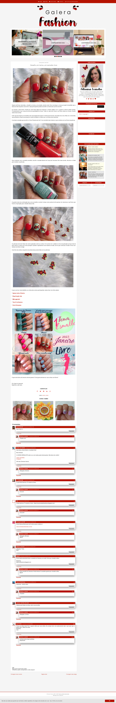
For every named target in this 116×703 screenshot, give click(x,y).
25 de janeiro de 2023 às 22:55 (24, 501)
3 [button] (57, 56)
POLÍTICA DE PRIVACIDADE (72, 1)
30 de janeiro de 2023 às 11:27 (34, 612)
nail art (43, 395)
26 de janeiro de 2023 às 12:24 (31, 582)
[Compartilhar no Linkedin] (46, 391)
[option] (24, 42)
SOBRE (46, 1)
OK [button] (109, 700)
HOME (40, 1)
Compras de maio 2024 (24, 42)
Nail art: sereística (92, 172)
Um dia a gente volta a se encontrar (93, 164)
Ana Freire (19, 623)
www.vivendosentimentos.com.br (24, 526)
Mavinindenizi (19, 427)
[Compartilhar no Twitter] (40, 391)
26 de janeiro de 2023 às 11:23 (25, 556)
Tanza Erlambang (20, 582)
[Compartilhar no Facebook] (37, 391)
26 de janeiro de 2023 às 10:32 (31, 522)
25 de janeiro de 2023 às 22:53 (29, 480)
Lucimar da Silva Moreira (22, 603)
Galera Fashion (51, 694)
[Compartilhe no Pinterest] (43, 391)
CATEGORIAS (53, 1)
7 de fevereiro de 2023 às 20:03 (34, 637)
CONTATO (61, 1)
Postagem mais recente (16, 674)
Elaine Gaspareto (60, 695)
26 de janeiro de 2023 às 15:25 (35, 603)
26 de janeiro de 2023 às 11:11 (34, 510)
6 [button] (61, 56)
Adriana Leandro (23, 436)
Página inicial (44, 674)
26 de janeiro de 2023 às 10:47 (34, 468)
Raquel (18, 556)
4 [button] (58, 56)
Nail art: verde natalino (93, 146)
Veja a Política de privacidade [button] (56, 700)
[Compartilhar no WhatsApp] (50, 391)
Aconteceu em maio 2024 (55, 42)
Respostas (19, 433)
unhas (47, 395)
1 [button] (54, 56)
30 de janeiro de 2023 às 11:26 (34, 569)
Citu (17, 501)
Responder (71, 431)
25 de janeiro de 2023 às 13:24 (31, 447)
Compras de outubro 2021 (94, 155)
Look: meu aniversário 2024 (86, 42)
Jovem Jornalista (20, 447)
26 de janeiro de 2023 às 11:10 (34, 489)
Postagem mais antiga (71, 674)
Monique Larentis (20, 522)
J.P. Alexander (19, 480)
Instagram (18, 459)
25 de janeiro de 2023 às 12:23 (34, 436)
